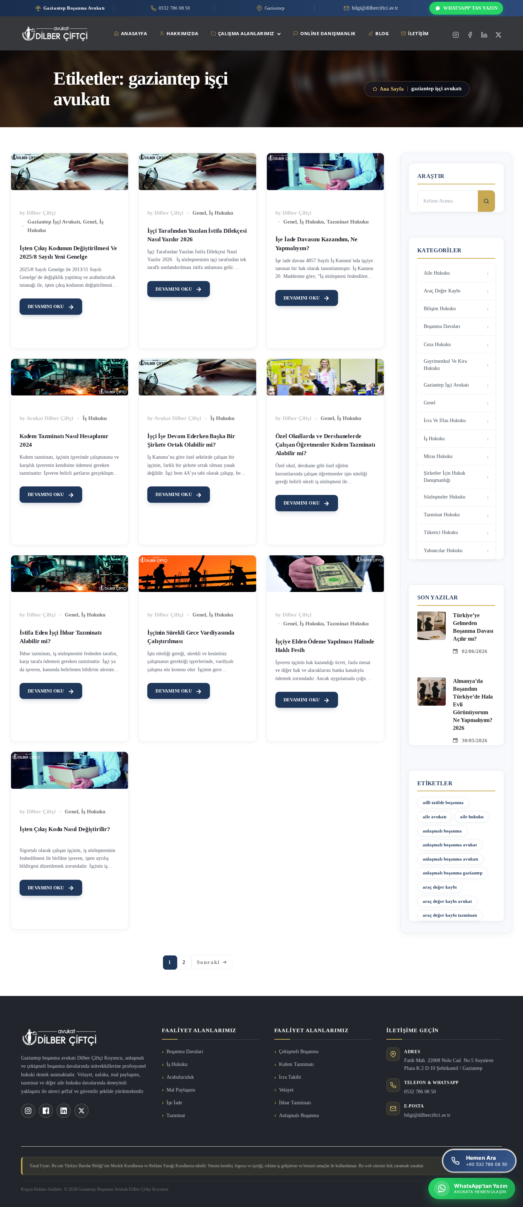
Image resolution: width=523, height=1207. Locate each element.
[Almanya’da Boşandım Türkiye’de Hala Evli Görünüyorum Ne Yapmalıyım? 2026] (431, 681)
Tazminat (176, 1115)
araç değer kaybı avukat (447, 901)
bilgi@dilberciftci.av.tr (427, 1115)
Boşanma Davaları (442, 326)
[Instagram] (455, 34)
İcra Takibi (290, 1077)
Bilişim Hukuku (440, 308)
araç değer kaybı (440, 887)
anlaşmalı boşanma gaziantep (452, 872)
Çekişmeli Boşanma (298, 1051)
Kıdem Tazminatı (296, 1064)
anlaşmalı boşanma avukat (450, 844)
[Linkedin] (484, 34)
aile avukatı (435, 816)
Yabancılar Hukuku (443, 550)
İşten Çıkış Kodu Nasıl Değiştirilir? (65, 829)
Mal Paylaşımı (181, 1090)
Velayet (286, 1090)
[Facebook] (470, 34)
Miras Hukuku (438, 456)
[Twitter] (498, 34)
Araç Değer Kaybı (442, 290)
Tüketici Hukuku (441, 532)
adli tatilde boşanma (443, 802)
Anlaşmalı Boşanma (299, 1115)
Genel (89, 222)
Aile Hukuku (437, 273)
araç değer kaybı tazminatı (450, 915)
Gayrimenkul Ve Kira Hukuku (445, 365)
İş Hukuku (221, 213)
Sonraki (208, 962)
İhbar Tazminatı (295, 1102)
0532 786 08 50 (420, 1091)
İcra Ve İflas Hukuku (445, 420)
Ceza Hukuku (437, 344)
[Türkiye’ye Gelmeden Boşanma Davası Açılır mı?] (431, 616)
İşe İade (174, 1102)
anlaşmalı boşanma (442, 831)
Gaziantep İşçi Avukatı (53, 222)
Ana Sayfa (392, 89)
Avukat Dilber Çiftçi (49, 418)
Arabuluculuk (180, 1077)
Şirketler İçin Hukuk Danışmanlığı (444, 476)
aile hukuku (472, 816)
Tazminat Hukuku (348, 222)
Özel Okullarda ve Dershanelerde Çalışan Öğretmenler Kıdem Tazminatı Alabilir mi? (325, 445)
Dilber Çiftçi (41, 213)
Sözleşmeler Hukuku (444, 497)
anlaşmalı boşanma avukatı (450, 859)
